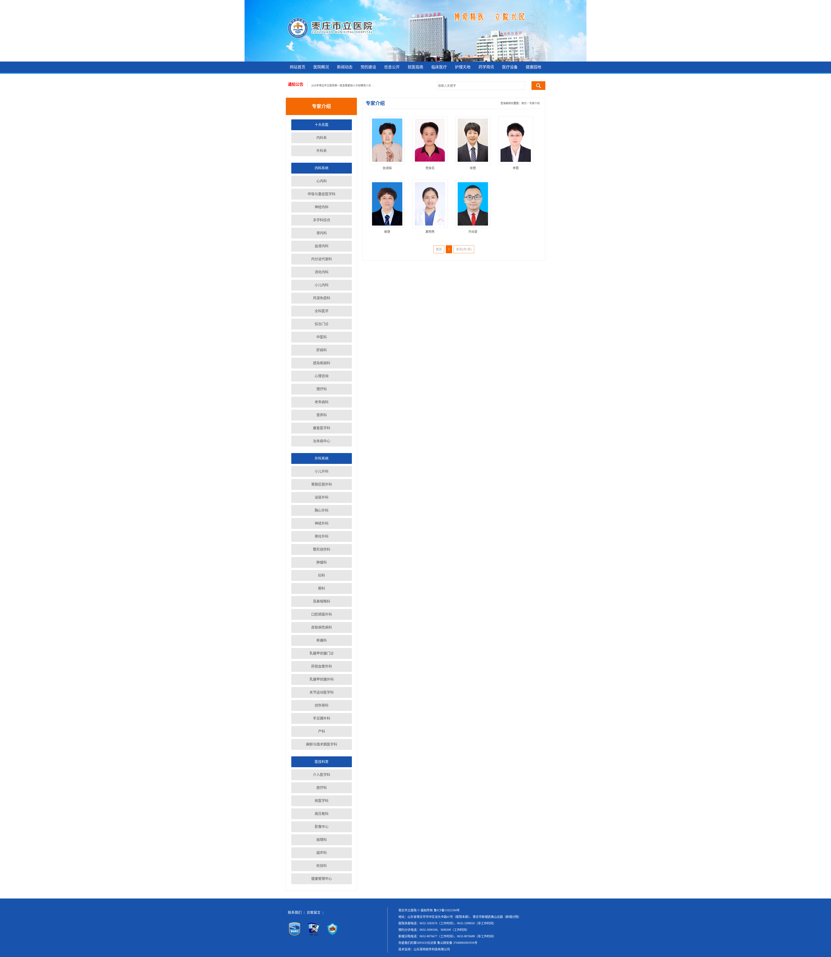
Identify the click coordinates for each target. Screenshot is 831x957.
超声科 (321, 853)
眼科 (321, 588)
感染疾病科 (321, 363)
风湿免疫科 (321, 298)
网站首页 (297, 67)
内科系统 (322, 168)
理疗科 (321, 389)
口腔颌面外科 (321, 614)
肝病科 (321, 350)
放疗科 (321, 788)
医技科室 (322, 762)
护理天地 (462, 67)
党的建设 (368, 67)
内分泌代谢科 (321, 259)
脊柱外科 (322, 536)
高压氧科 (322, 814)
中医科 (321, 337)
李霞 (516, 168)
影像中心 (322, 827)
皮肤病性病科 (321, 627)
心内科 (321, 181)
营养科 (321, 415)
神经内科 (322, 207)
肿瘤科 (321, 562)
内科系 (321, 138)
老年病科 (322, 402)
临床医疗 (439, 67)
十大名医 (322, 125)
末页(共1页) (464, 249)
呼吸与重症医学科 (321, 194)
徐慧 (473, 168)
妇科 (321, 575)
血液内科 (322, 246)
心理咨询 (322, 376)
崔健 (387, 231)
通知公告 (295, 84)
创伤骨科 (322, 705)
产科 (321, 731)
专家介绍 (534, 103)
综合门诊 (322, 324)
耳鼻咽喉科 (321, 601)
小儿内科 (322, 285)
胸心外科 (322, 510)
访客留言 (313, 912)
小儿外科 (322, 471)
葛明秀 (430, 231)
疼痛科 (321, 640)
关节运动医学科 (321, 692)
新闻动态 (345, 67)
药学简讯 (486, 67)
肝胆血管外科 (321, 666)
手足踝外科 (321, 718)
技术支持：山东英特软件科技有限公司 (424, 949)
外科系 (321, 151)
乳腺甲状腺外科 (321, 679)
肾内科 (321, 233)
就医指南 (415, 67)
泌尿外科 (322, 497)
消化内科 (322, 272)
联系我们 (295, 912)
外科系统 (322, 458)
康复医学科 (321, 428)
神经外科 (322, 523)
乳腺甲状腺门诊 (321, 653)
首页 (524, 103)
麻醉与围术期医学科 (321, 744)
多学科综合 (321, 220)
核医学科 (322, 801)
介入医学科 (321, 775)
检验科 (321, 866)
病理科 (321, 840)
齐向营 (472, 231)
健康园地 (533, 67)
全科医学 (322, 311)
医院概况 (321, 67)
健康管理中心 (321, 879)
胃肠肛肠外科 (321, 484)
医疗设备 (510, 67)
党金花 (430, 168)
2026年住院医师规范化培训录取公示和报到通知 (338, 84)
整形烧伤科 (321, 549)
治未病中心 (321, 441)
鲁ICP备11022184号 (447, 910)
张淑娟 (387, 168)
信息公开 (392, 67)
